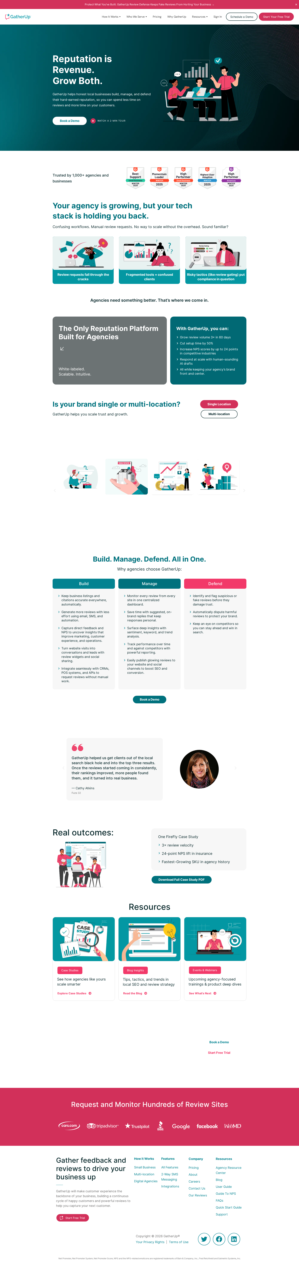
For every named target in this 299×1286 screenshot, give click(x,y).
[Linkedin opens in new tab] (234, 1239)
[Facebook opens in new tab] (219, 1239)
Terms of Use (178, 1242)
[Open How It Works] (120, 17)
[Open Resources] (207, 17)
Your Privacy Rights (150, 1242)
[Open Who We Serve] (146, 17)
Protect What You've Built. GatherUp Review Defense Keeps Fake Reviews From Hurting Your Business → (149, 4)
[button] (55, 490)
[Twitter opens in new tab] (204, 1239)
